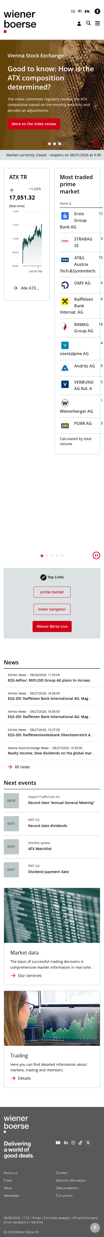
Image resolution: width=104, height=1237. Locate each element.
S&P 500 (68, 311)
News (8, 1188)
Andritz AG (34, 366)
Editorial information (71, 1180)
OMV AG (32, 283)
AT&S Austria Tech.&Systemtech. (28, 264)
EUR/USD (69, 463)
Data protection (67, 1188)
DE (73, 11)
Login (79, 23)
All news (22, 767)
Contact (61, 1172)
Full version (64, 1195)
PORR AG (33, 423)
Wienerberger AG (26, 411)
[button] (96, 143)
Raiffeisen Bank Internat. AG (26, 305)
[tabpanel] (52, 95)
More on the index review (34, 123)
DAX (65, 223)
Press (8, 1180)
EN (87, 11)
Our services (30, 975)
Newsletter (11, 1195)
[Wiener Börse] (20, 21)
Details (24, 1078)
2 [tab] (49, 144)
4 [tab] (59, 144)
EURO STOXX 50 (67, 252)
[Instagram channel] (73, 1142)
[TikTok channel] (80, 1142)
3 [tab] (54, 144)
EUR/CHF (69, 485)
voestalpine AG (24, 353)
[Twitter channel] (88, 1142)
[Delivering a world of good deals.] (19, 1151)
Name (14, 203)
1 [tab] (44, 144)
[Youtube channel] (58, 1142)
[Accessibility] (97, 11)
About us (10, 1172)
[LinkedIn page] (66, 1142)
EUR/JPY (68, 508)
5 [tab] (62, 556)
